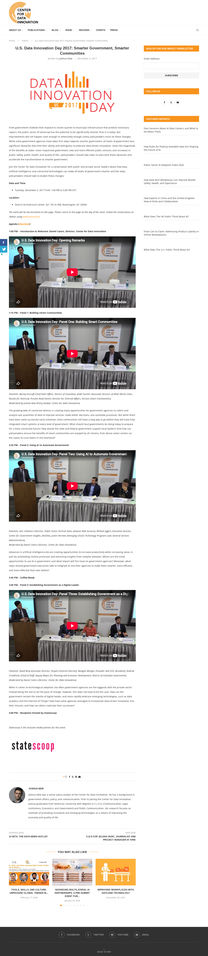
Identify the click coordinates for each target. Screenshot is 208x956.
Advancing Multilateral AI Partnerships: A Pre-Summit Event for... (72, 892)
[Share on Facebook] (69, 776)
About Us (15, 30)
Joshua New (65, 58)
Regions (84, 30)
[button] (13, 882)
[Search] (197, 30)
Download (24, 224)
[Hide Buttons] (1, 254)
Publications (36, 30)
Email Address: (152, 58)
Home (12, 40)
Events (100, 30)
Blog (55, 30)
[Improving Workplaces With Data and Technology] (116, 872)
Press (114, 30)
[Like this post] (66, 776)
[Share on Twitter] (73, 776)
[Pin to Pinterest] (76, 776)
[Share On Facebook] (3, 242)
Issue (68, 30)
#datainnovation (31, 216)
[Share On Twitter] (3, 249)
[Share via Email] (79, 776)
